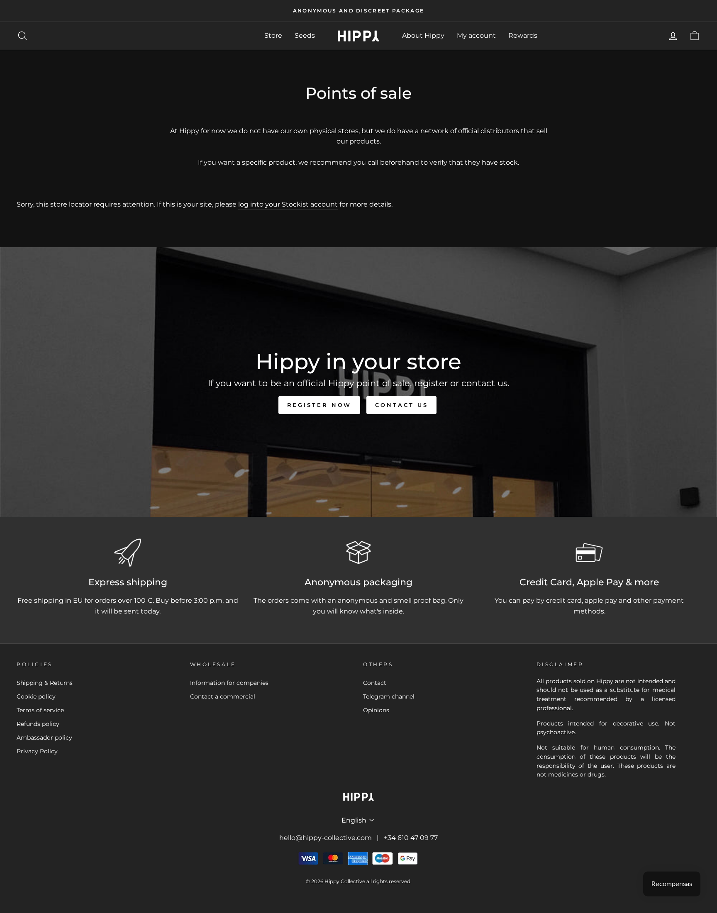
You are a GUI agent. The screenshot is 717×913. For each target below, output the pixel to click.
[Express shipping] (127, 552)
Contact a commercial (222, 696)
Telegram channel (389, 696)
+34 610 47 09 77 (411, 838)
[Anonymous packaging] (358, 552)
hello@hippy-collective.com (325, 838)
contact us (401, 405)
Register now (319, 405)
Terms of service (40, 710)
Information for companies (229, 682)
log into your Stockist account (288, 204)
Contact (374, 682)
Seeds (305, 35)
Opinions (376, 710)
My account (476, 35)
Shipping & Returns (45, 682)
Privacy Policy (37, 751)
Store (273, 35)
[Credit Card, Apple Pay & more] (589, 552)
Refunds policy (38, 724)
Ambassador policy (44, 737)
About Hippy (423, 35)
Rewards (522, 35)
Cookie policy (36, 696)
